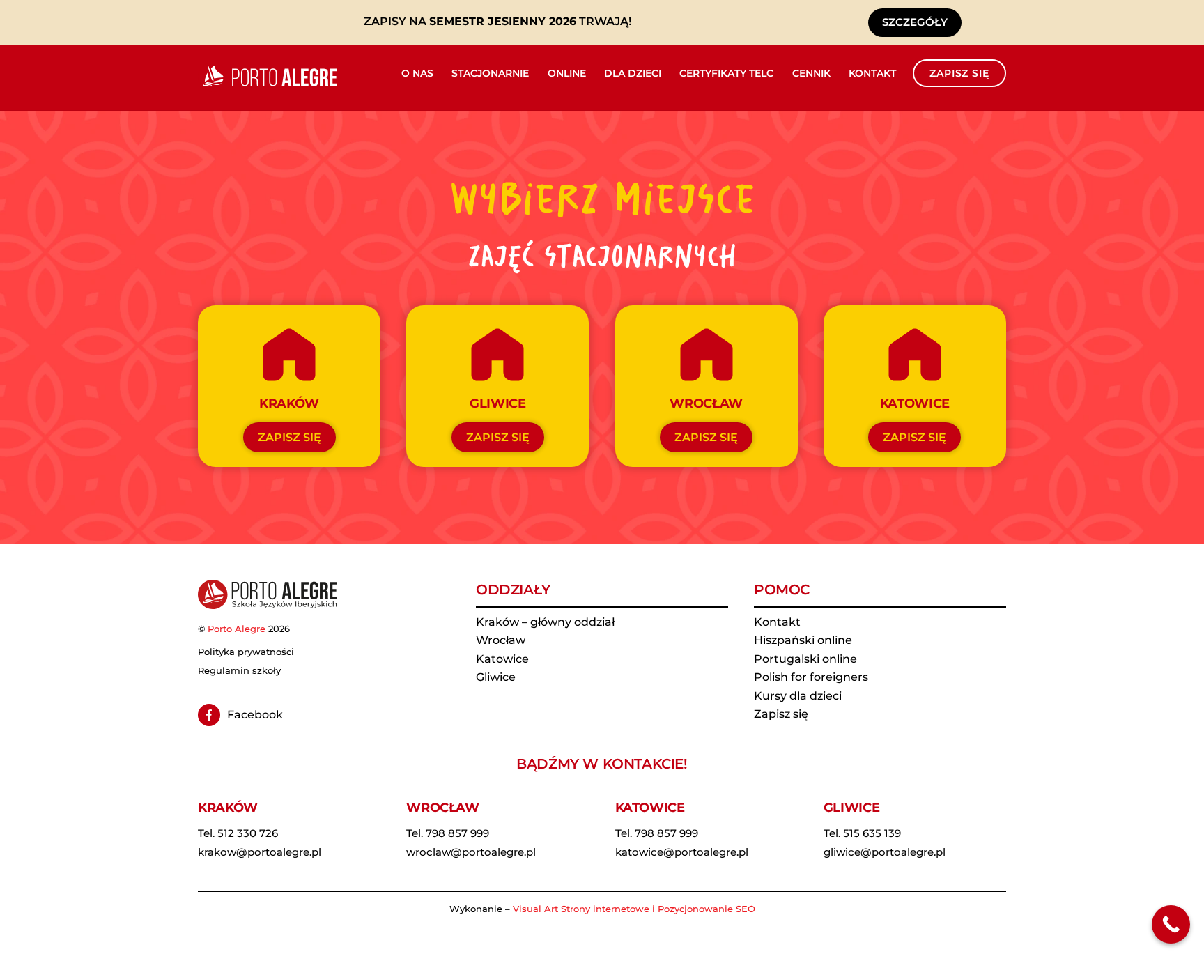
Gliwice (496, 677)
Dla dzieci (632, 73)
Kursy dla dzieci (798, 695)
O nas (417, 73)
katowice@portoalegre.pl (681, 852)
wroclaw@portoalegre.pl (471, 852)
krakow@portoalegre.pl (259, 852)
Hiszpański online (803, 640)
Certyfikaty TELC (726, 73)
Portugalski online (805, 659)
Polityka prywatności (246, 651)
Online (567, 73)
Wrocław (500, 640)
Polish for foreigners (811, 677)
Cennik (811, 73)
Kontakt (872, 73)
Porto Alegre (236, 628)
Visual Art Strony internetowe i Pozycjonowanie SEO (634, 908)
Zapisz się (959, 73)
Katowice (502, 659)
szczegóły (915, 22)
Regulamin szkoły (239, 670)
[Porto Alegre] (267, 86)
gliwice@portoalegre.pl (885, 852)
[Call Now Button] (1171, 924)
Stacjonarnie (490, 73)
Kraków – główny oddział (545, 622)
